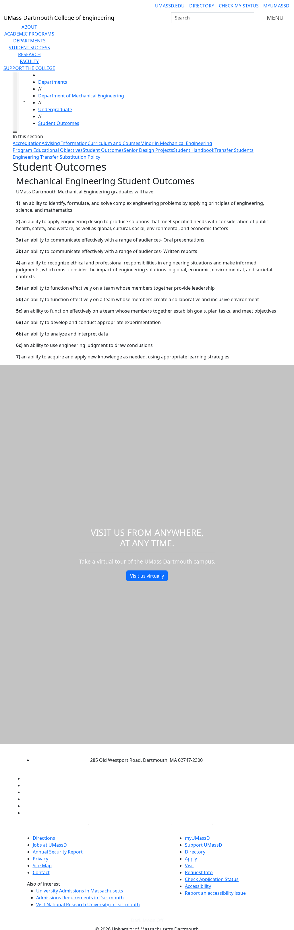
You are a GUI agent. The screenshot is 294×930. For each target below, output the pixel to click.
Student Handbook (193, 150)
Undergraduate (55, 109)
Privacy (40, 859)
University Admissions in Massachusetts (79, 891)
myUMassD (276, 6)
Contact (41, 872)
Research (29, 54)
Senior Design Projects (148, 150)
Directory (201, 6)
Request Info (199, 872)
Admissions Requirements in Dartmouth (80, 897)
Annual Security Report (58, 852)
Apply (191, 859)
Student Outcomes (58, 123)
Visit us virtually (147, 576)
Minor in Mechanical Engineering (176, 143)
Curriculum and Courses (114, 143)
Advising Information (65, 143)
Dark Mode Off (147, 920)
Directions (44, 838)
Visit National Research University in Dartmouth (88, 904)
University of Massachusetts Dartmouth (142, 749)
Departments (29, 41)
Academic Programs (29, 34)
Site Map (42, 865)
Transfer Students (234, 150)
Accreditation (27, 143)
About (29, 27)
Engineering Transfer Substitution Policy (56, 157)
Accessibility (198, 886)
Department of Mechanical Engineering (81, 96)
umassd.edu (170, 6)
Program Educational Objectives (48, 150)
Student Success (29, 47)
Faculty (29, 61)
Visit (189, 865)
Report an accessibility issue (215, 893)
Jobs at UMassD (50, 845)
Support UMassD (203, 845)
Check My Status (239, 6)
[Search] (249, 18)
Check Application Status (212, 879)
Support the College (29, 68)
